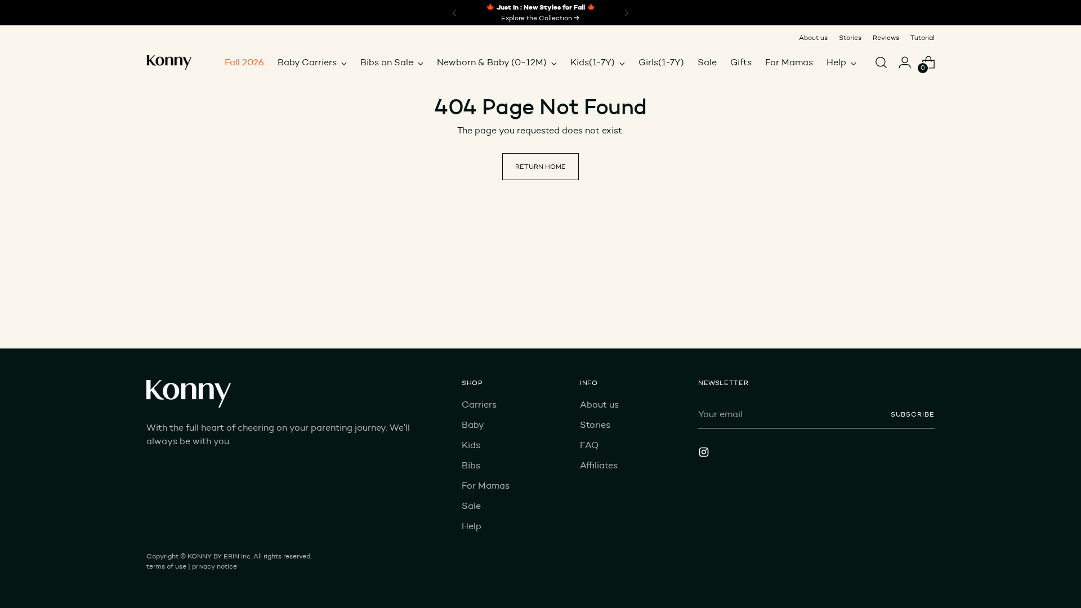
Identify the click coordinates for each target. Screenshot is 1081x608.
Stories (595, 424)
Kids (471, 445)
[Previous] (454, 12)
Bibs (471, 465)
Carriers (479, 404)
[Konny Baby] (168, 62)
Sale (471, 505)
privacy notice (214, 566)
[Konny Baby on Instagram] (705, 454)
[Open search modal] (881, 62)
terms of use (166, 566)
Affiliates (599, 465)
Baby (473, 424)
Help (471, 526)
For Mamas (486, 485)
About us (599, 404)
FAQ (589, 445)
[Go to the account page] (905, 62)
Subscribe (913, 414)
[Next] (626, 12)
